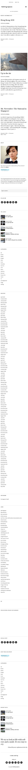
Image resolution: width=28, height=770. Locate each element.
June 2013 (3, 434)
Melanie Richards (4, 568)
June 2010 (3, 480)
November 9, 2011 (4, 133)
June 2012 (3, 451)
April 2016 (3, 378)
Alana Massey (3, 512)
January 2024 (3, 300)
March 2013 (3, 438)
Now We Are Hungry (5, 575)
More (7, 167)
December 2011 (4, 460)
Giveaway (3, 264)
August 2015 (3, 393)
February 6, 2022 (8, 232)
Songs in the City (4, 584)
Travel (2, 40)
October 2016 (3, 369)
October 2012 (3, 445)
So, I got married (9, 222)
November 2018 (4, 341)
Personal (2, 273)
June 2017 (3, 356)
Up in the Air (6, 73)
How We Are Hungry (5, 553)
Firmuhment (3, 547)
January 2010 (3, 484)
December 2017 (4, 349)
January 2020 (3, 321)
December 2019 (4, 323)
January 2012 (3, 458)
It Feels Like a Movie (5, 560)
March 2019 (3, 336)
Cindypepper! (3, 531)
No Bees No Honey (4, 573)
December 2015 (4, 386)
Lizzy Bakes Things (5, 564)
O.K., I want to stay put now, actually (13, 239)
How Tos (2, 265)
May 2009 (3, 486)
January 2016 (3, 384)
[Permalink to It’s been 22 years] (3, 229)
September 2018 (4, 343)
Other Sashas (3, 577)
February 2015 (3, 404)
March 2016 (3, 380)
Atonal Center (3, 519)
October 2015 (3, 389)
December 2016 (4, 365)
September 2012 (4, 447)
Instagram (10, 763)
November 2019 (4, 324)
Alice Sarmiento (4, 514)
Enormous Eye (4, 545)
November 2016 (4, 367)
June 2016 (3, 375)
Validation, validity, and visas (12, 234)
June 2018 (3, 345)
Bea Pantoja (3, 523)
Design (2, 258)
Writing (2, 284)
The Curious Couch (5, 538)
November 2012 (4, 443)
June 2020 (3, 311)
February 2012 (3, 456)
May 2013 (3, 436)
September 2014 (4, 414)
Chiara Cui (3, 529)
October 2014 (3, 412)
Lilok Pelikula (3, 562)
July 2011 (2, 466)
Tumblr (15, 763)
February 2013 (3, 440)
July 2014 (3, 417)
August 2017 (3, 354)
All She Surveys (4, 516)
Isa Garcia (3, 557)
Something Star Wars (5, 583)
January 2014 (3, 428)
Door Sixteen (3, 540)
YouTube (18, 763)
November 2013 (4, 432)
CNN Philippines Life (5, 532)
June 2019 (3, 330)
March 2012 (3, 454)
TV (1, 278)
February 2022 (4, 302)
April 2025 (3, 297)
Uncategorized (4, 280)
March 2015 (3, 402)
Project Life (3, 275)
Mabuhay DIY (3, 566)
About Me (17, 2)
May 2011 (2, 467)
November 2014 (4, 410)
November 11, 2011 (4, 94)
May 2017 (3, 358)
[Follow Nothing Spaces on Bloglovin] (5, 170)
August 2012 (3, 449)
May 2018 (3, 347)
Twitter (7, 763)
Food (2, 262)
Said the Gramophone (5, 579)
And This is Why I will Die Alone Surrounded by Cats (11, 518)
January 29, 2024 (8, 227)
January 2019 (3, 337)
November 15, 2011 (4, 39)
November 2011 (4, 462)
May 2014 (3, 421)
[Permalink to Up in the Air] (14, 70)
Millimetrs (3, 570)
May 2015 (3, 399)
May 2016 (3, 376)
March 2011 (3, 471)
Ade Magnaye (3, 510)
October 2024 (4, 298)
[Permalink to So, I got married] (3, 223)
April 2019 (3, 334)
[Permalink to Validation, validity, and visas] (3, 234)
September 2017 (4, 352)
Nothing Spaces (6, 7)
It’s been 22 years (9, 228)
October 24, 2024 (8, 221)
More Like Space (4, 571)
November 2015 (4, 388)
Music (2, 134)
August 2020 (3, 310)
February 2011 (3, 473)
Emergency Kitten (4, 544)
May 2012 (3, 453)
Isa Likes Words (4, 558)
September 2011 (4, 464)
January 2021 (3, 308)
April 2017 (3, 360)
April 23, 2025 (8, 215)
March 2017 (3, 362)
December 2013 (4, 430)
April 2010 (3, 482)
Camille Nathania (4, 527)
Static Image (3, 586)
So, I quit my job (9, 216)
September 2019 (4, 326)
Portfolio (11, 2)
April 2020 (3, 315)
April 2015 (3, 401)
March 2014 (3, 425)
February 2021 (3, 306)
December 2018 (4, 339)
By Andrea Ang (4, 525)
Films (2, 260)
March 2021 (3, 304)
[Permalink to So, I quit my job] (3, 217)
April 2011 (2, 469)
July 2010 (3, 479)
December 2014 (4, 408)
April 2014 (3, 423)
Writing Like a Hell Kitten (6, 590)
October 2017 (3, 350)
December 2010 (4, 475)
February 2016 (3, 382)
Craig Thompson (4, 536)
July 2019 (3, 328)
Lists (2, 267)
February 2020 (4, 319)
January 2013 (3, 441)
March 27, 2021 (8, 238)
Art (1, 252)
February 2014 (3, 427)
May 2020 (3, 313)
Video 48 (3, 592)
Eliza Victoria (3, 542)
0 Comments (11, 39)
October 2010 (3, 477)
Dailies (2, 256)
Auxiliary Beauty (4, 521)
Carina (7, 23)
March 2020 (3, 317)
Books (2, 254)
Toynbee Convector (5, 588)
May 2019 (3, 332)
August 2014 (3, 415)
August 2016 (3, 371)
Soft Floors (3, 581)
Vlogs (2, 282)
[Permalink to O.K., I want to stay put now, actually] (3, 240)
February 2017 (3, 363)
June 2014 (3, 419)
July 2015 (3, 395)
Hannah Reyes (4, 549)
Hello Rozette (3, 551)
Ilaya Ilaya (3, 555)
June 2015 (3, 397)
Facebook (12, 763)
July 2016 (3, 373)
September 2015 (4, 391)
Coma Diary (3, 534)
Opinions (2, 271)
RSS (21, 763)
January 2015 (3, 406)
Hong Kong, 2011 (7, 20)
